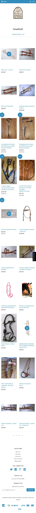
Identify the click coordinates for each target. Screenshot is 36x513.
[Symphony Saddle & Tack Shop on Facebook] (15, 470)
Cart (33, 1)
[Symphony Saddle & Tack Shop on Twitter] (11, 470)
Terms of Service (18, 458)
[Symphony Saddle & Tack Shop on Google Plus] (20, 470)
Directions (18, 454)
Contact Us (18, 456)
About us (18, 451)
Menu (5, 1)
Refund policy (18, 461)
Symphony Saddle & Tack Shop (19, 497)
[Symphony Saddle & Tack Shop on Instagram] (24, 470)
